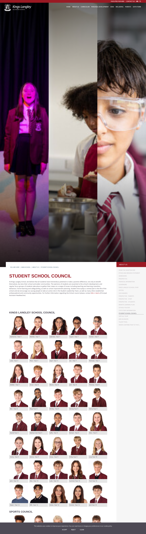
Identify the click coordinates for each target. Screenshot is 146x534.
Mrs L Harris (95, 293)
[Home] (17, 7)
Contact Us (130, 1)
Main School (25, 267)
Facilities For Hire (117, 1)
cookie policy (108, 526)
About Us (35, 267)
